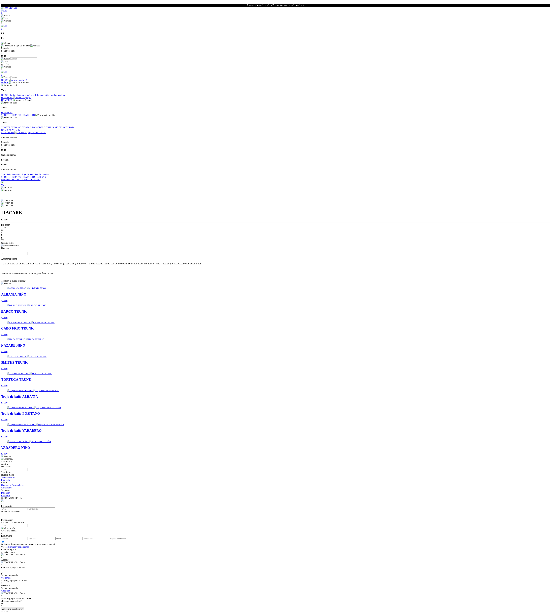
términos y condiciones (18, 547)
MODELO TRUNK (45, 127)
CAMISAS (6, 130)
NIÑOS (5, 80)
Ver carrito (6, 578)
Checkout (5, 590)
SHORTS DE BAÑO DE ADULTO (18, 115)
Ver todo (61, 95)
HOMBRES (7, 97)
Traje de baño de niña (39, 95)
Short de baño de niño (19, 95)
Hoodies (54, 95)
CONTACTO (7, 132)
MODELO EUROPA (65, 127)
